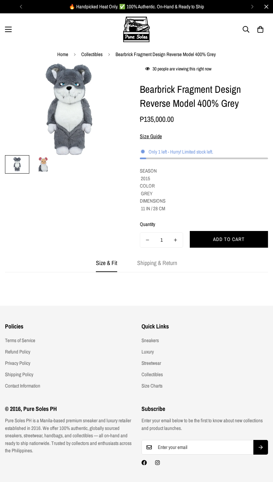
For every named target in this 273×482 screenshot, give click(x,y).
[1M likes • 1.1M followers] (144, 462)
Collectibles (92, 54)
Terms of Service (20, 340)
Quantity (147, 224)
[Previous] (20, 6)
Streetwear (151, 363)
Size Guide (151, 136)
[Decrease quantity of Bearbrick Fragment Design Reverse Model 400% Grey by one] (147, 240)
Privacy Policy (17, 363)
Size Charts (151, 385)
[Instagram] (157, 462)
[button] (260, 29)
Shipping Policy (19, 374)
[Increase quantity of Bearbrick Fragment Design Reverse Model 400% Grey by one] (175, 240)
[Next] (252, 6)
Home (62, 54)
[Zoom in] (119, 77)
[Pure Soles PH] (136, 29)
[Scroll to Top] (260, 445)
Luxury (147, 351)
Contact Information (22, 385)
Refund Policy (17, 351)
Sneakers (150, 340)
